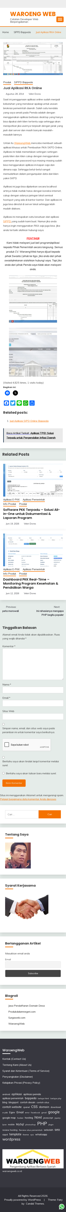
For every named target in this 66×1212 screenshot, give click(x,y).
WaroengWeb (16, 1023)
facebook (35, 1112)
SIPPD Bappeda (23, 82)
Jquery (57, 1118)
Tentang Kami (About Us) (17, 1064)
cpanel (26, 1107)
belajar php (55, 1098)
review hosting (9, 1130)
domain (44, 1107)
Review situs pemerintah (30, 1130)
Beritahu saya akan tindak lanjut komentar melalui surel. (30, 763)
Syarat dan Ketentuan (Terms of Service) (26, 1070)
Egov (12, 1112)
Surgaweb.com (16, 1017)
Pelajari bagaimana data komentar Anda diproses (28, 799)
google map (9, 1117)
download (56, 1107)
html (38, 1117)
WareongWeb (22, 143)
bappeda (30, 1098)
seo (57, 1130)
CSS (34, 1107)
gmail (44, 1112)
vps (32, 1134)
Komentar (8, 646)
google (54, 1112)
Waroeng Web (33, 14)
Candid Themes (35, 1203)
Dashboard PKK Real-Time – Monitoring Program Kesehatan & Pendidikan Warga (30, 583)
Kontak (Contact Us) (14, 1058)
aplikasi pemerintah (12, 1098)
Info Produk (9, 503)
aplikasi (17, 1094)
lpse (4, 1124)
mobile (11, 1124)
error (27, 1112)
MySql (20, 1124)
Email (6, 697)
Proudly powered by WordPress (22, 1199)
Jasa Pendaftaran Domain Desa (26, 1005)
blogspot (14, 1102)
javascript (48, 1117)
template (15, 1134)
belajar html (43, 1098)
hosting (29, 1117)
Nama (6, 684)
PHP (42, 1123)
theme (26, 1134)
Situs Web (8, 711)
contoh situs (43, 1102)
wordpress (11, 1139)
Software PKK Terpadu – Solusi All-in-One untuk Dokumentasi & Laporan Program (31, 513)
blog (4, 1102)
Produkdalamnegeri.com (22, 1011)
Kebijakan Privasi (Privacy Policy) (21, 1082)
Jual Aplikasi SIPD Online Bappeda (29, 420)
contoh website (12, 1107)
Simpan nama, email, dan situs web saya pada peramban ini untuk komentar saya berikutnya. (28, 730)
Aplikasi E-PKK (11, 499)
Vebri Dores (35, 93)
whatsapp (41, 1134)
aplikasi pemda (32, 1094)
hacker (20, 1118)
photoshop (30, 1124)
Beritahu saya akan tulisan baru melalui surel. (31, 773)
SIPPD (7, 221)
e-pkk (5, 1112)
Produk (7, 82)
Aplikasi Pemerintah (34, 499)
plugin (51, 1124)
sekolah (48, 1129)
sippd (5, 1134)
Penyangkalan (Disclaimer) (17, 1076)
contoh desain (27, 1102)
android (6, 1094)
